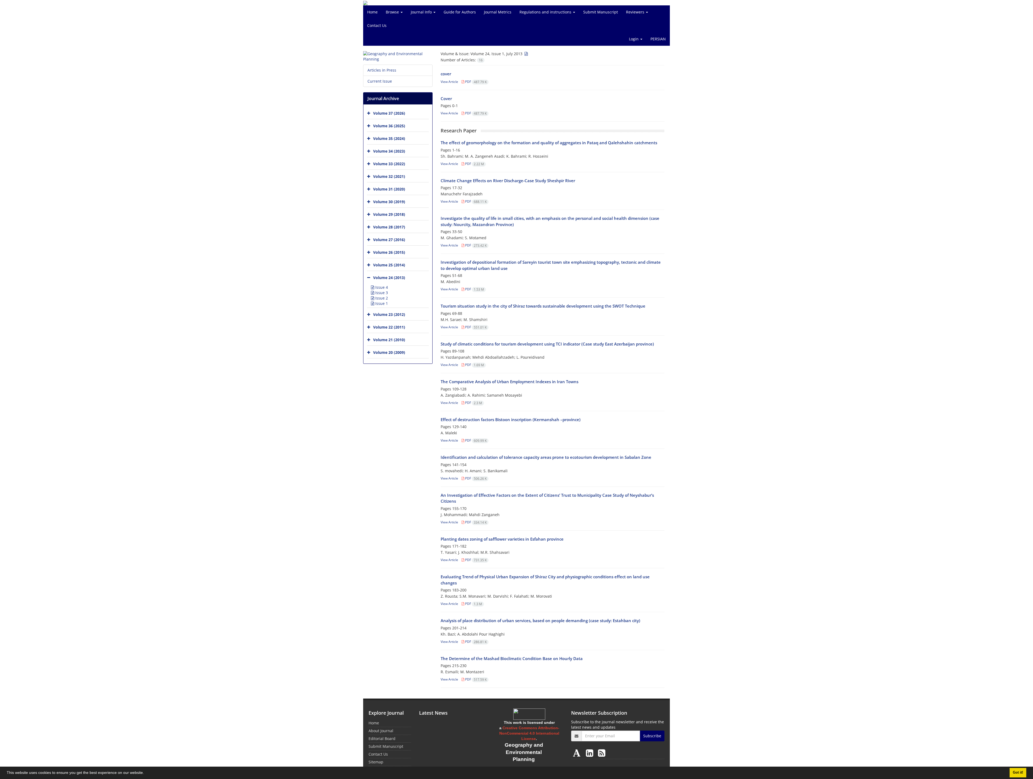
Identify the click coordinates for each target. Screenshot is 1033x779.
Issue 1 (381, 303)
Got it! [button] (1018, 772)
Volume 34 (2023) (389, 151)
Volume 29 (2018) (389, 214)
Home (372, 12)
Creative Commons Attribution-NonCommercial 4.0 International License (529, 733)
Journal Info (422, 12)
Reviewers (635, 12)
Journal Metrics (497, 12)
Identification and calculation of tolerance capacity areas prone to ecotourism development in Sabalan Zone (546, 457)
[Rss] (602, 753)
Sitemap (376, 761)
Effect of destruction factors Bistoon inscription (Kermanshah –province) (511, 419)
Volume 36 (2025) (389, 125)
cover (446, 73)
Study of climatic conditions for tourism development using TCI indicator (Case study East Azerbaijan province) (547, 344)
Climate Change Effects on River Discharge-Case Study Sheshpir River (508, 180)
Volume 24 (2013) (389, 277)
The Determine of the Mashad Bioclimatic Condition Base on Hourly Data (512, 658)
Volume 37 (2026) (389, 113)
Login (634, 38)
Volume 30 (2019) (389, 201)
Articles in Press (381, 70)
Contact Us (377, 25)
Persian (658, 38)
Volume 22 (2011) (389, 327)
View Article (449, 81)
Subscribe (652, 735)
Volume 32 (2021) (389, 176)
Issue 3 (381, 292)
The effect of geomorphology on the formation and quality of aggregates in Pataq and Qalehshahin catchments (549, 142)
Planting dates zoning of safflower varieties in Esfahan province (502, 539)
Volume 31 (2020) (389, 189)
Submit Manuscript (600, 12)
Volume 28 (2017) (389, 227)
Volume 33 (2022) (389, 163)
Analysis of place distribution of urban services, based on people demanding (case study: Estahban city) (540, 620)
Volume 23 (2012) (389, 314)
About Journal (381, 730)
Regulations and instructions (545, 12)
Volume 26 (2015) (389, 252)
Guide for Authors (460, 12)
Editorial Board (382, 738)
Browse (393, 12)
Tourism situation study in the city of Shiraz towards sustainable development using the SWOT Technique (543, 306)
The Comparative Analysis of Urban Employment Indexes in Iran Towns (509, 381)
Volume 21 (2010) (389, 339)
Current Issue (379, 81)
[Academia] (578, 753)
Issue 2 (381, 298)
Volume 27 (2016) (389, 239)
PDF (475, 81)
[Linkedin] (591, 753)
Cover (446, 98)
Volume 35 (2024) (389, 138)
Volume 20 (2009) (389, 352)
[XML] (525, 53)
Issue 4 (381, 287)
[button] (146, 773)
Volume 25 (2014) (389, 264)
